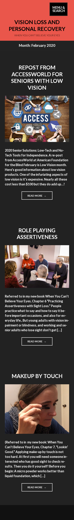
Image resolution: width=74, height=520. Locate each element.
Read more (39, 197)
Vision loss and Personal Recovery (37, 25)
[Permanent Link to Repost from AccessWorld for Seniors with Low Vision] (37, 141)
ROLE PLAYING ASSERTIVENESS (37, 233)
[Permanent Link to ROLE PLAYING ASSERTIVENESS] (37, 287)
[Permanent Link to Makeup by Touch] (37, 432)
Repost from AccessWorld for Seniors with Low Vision (37, 77)
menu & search (60, 11)
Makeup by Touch (37, 376)
